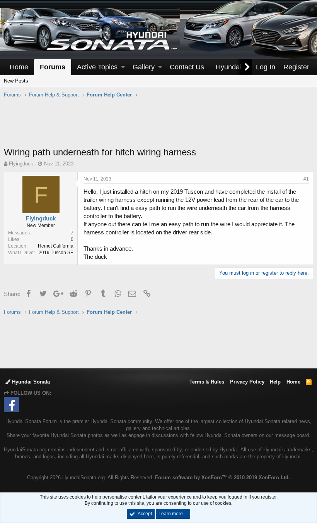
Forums (52, 67)
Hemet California (55, 246)
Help (275, 382)
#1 (306, 179)
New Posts (16, 81)
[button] (123, 67)
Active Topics (97, 67)
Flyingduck (21, 164)
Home (19, 67)
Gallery (144, 67)
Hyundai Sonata (30, 382)
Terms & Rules (206, 382)
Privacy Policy (247, 382)
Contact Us (187, 67)
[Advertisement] (158, 126)
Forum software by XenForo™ (222, 477)
